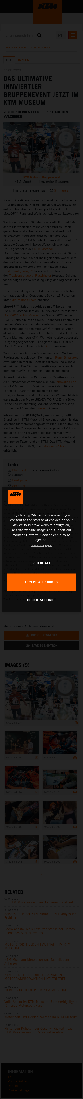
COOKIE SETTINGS (41, 600)
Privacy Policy (37, 545)
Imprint (48, 545)
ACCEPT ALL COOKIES (41, 582)
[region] (41, 549)
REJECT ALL (42, 563)
